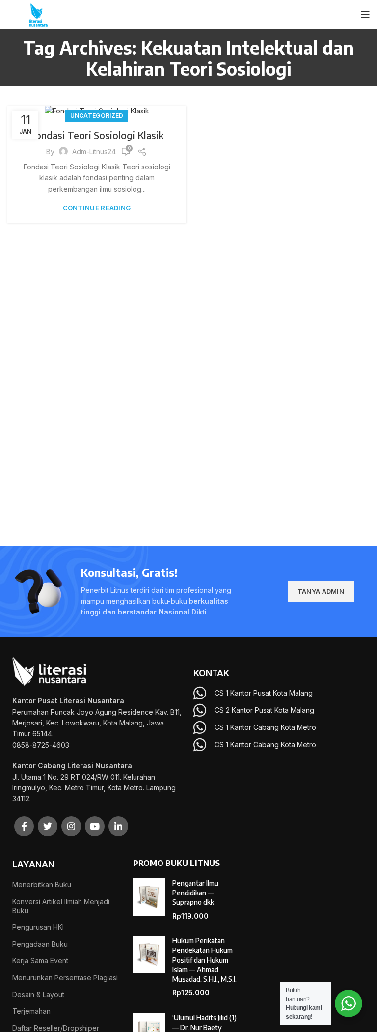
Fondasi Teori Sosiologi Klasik (96, 135)
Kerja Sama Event (40, 960)
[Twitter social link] (47, 826)
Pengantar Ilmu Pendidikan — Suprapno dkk (195, 892)
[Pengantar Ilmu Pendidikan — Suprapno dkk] (149, 899)
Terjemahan (31, 1011)
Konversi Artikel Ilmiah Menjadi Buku (60, 906)
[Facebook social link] (24, 826)
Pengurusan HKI (38, 927)
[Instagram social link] (71, 826)
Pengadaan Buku (40, 944)
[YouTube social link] (95, 826)
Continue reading (97, 208)
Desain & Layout (38, 994)
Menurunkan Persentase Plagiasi (65, 978)
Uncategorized (97, 115)
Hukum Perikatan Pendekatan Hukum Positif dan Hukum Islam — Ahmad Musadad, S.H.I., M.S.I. (204, 959)
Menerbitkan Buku (41, 884)
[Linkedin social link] (118, 826)
